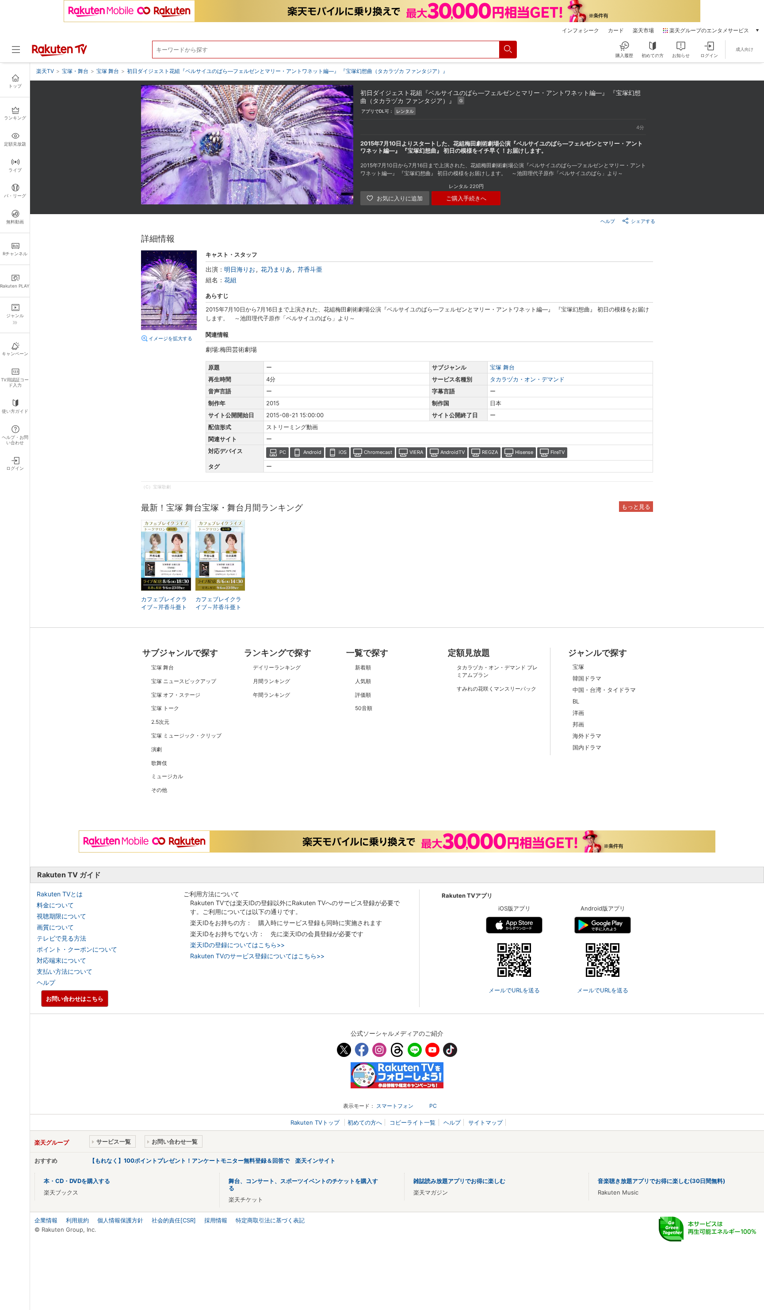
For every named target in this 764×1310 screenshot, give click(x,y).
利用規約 (77, 1220)
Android (312, 452)
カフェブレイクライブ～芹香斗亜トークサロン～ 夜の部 (165, 607)
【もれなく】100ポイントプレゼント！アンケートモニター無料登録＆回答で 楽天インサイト (212, 1160)
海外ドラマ (587, 735)
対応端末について (61, 960)
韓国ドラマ (587, 678)
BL (576, 701)
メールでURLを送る (514, 990)
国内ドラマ (587, 747)
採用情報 (215, 1220)
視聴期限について (61, 916)
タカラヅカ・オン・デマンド (527, 379)
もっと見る (636, 506)
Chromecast (378, 452)
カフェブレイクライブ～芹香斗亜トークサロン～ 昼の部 (219, 607)
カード (616, 30)
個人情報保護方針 (120, 1220)
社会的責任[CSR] (174, 1220)
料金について (55, 905)
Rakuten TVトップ (315, 1122)
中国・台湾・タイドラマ (604, 689)
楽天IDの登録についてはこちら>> (237, 945)
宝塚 (578, 666)
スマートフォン (394, 1106)
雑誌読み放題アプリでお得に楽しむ (459, 1180)
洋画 (578, 712)
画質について (55, 927)
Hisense (524, 452)
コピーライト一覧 (412, 1122)
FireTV (557, 452)
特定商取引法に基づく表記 (270, 1220)
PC (282, 452)
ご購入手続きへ (466, 198)
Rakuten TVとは (60, 894)
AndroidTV (452, 452)
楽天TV (45, 71)
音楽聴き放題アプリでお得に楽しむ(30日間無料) (661, 1180)
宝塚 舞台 (502, 367)
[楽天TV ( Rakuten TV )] (59, 54)
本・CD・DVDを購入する (77, 1180)
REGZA (490, 452)
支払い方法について (64, 971)
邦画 (578, 724)
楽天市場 (643, 30)
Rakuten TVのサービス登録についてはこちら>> (257, 956)
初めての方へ (365, 1122)
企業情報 (45, 1220)
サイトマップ (485, 1122)
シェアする (643, 221)
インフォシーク (580, 30)
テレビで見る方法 (61, 938)
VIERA (416, 452)
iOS (343, 452)
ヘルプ (607, 221)
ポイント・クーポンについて (77, 949)
